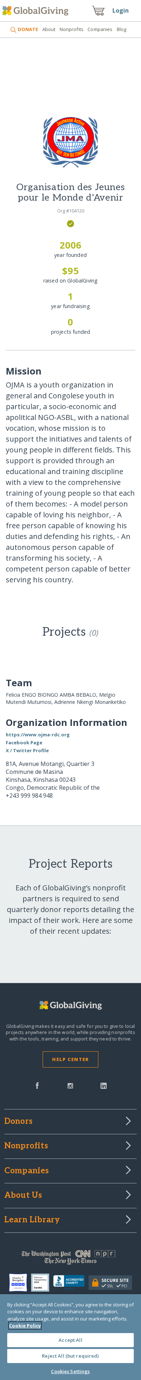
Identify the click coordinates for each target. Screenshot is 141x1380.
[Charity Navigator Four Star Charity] (20, 1283)
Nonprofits (72, 29)
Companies (99, 29)
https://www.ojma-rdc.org (38, 734)
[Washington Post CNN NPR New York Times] (70, 1259)
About (48, 29)
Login (120, 10)
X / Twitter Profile (27, 750)
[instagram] (70, 1085)
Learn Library (32, 1220)
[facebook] (37, 1085)
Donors (18, 1121)
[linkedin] (104, 1085)
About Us (23, 1195)
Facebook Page (24, 742)
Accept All (70, 1340)
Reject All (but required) (70, 1356)
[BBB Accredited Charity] (70, 1283)
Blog (122, 29)
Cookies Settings (70, 1371)
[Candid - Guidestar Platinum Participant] (42, 1283)
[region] (70, 1337)
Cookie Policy (25, 1325)
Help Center (70, 1059)
